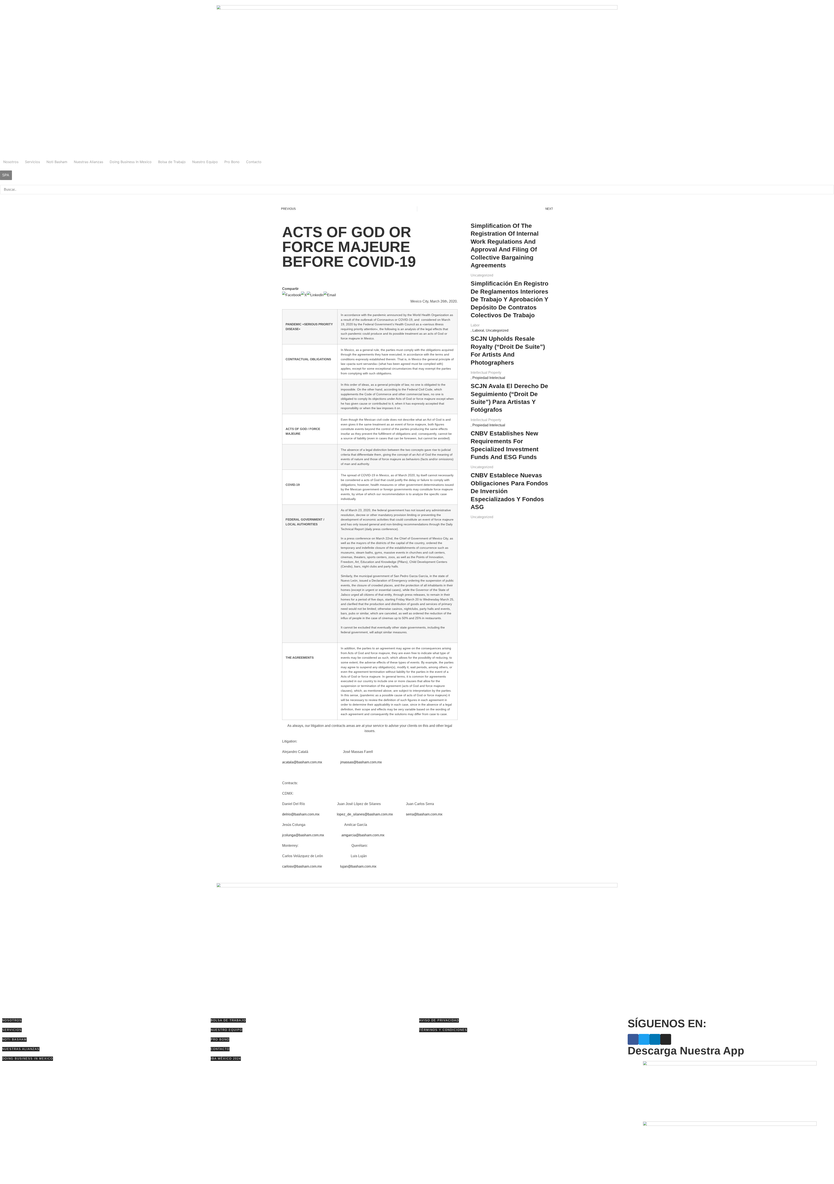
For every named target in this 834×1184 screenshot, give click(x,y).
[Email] (330, 295)
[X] (304, 295)
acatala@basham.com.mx (302, 762)
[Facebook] (291, 295)
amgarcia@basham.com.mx (362, 835)
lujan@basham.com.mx (358, 866)
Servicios (32, 162)
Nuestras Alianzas (88, 162)
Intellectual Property (486, 372)
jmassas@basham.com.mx (361, 762)
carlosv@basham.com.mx (302, 866)
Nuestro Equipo (205, 162)
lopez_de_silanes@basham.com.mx (365, 814)
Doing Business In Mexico (131, 162)
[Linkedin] (654, 1039)
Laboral (478, 330)
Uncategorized (482, 275)
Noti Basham (56, 162)
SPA (5, 175)
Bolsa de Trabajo (172, 162)
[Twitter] (644, 1039)
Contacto (253, 162)
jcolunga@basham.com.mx (303, 835)
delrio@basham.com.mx (300, 814)
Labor (475, 325)
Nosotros (10, 162)
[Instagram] (665, 1039)
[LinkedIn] (315, 295)
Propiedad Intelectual (488, 378)
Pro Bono (232, 162)
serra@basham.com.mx (424, 814)
